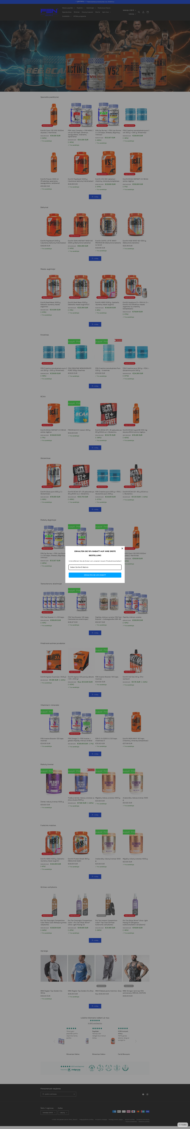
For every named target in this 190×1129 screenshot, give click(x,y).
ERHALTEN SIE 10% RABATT (95, 575)
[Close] (122, 548)
